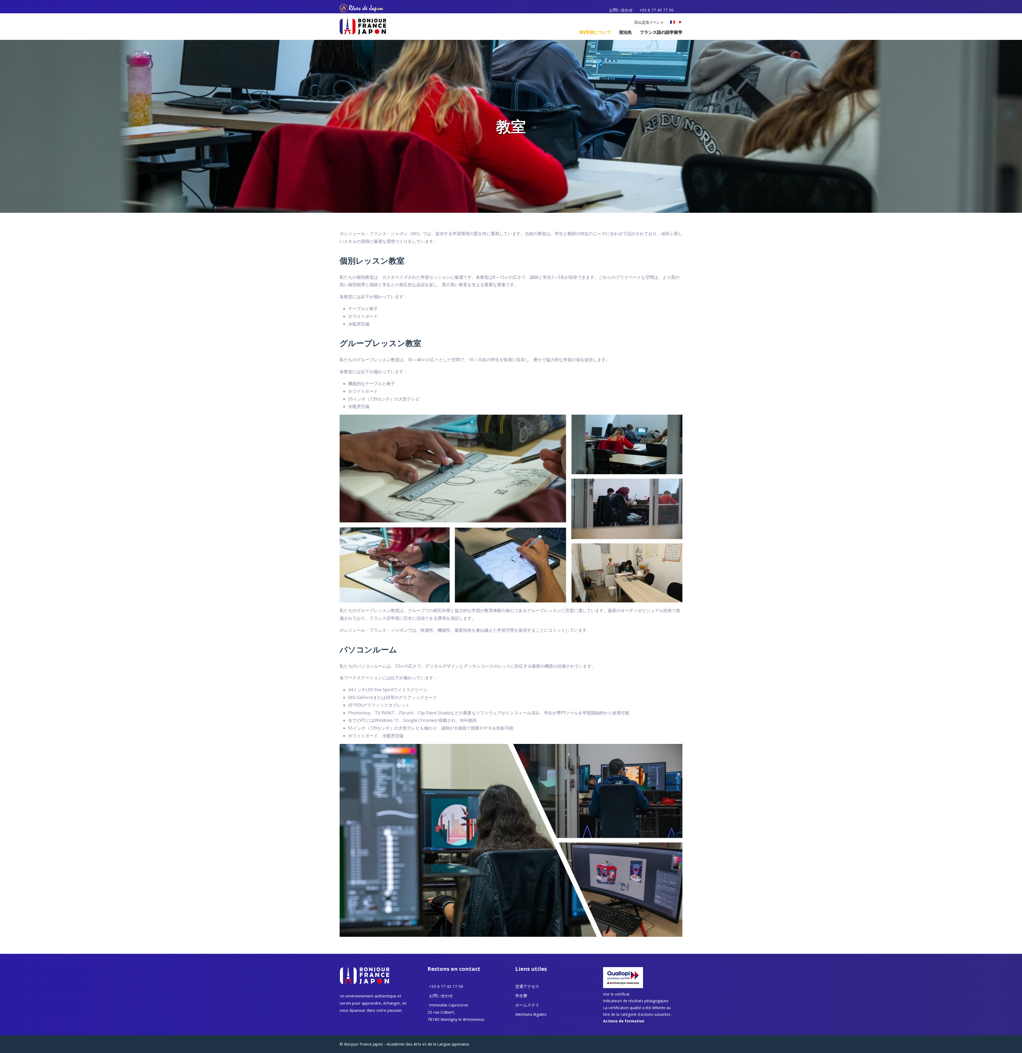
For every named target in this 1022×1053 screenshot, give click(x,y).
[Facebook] (680, 10)
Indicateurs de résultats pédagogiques (636, 1000)
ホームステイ (527, 1005)
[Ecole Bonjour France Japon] (363, 26)
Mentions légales (530, 1014)
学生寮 (521, 995)
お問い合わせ (621, 10)
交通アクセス (527, 986)
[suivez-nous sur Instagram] (681, 10)
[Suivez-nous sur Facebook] (341, 1020)
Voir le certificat (616, 994)
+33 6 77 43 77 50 (657, 10)
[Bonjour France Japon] (672, 22)
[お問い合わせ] (428, 995)
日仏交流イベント (649, 22)
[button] (595, 32)
